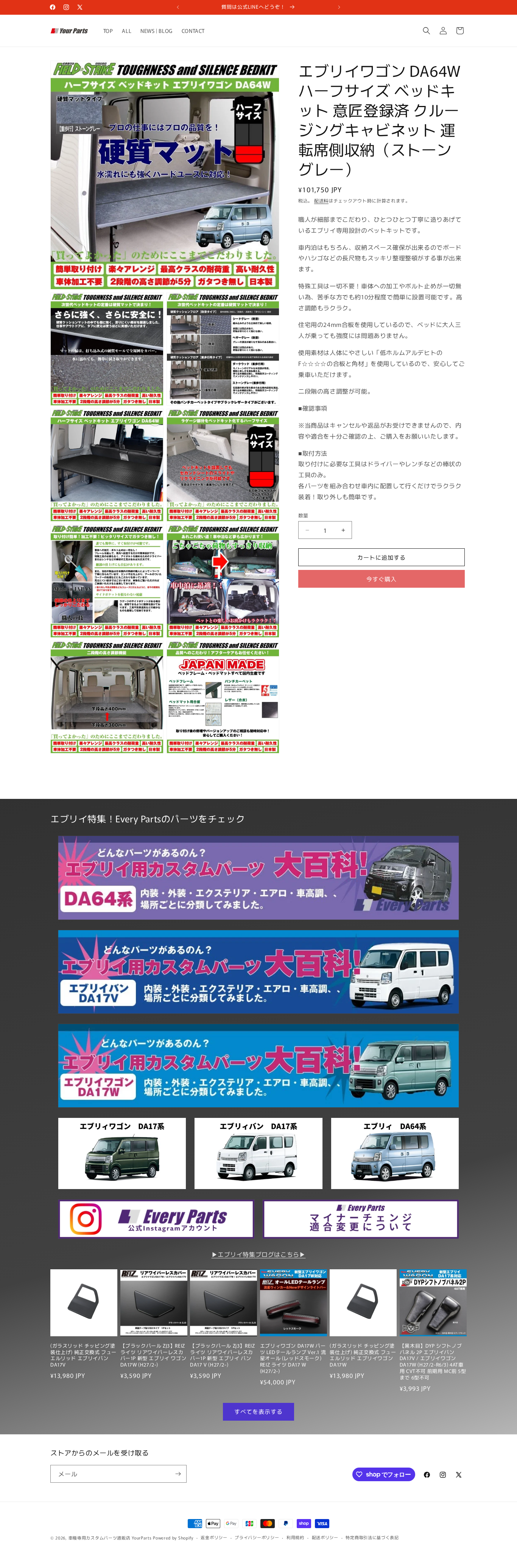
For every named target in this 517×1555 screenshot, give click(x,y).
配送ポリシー (325, 1537)
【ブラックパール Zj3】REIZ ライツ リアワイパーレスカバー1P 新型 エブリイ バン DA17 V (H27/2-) (222, 1355)
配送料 (321, 200)
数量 (303, 515)
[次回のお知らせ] (339, 7)
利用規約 (295, 1537)
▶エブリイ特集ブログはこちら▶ (259, 1254)
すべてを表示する (258, 1411)
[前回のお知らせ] (178, 7)
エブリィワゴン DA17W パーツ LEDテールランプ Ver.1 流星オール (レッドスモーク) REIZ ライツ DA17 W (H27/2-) (293, 1358)
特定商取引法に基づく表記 (372, 1537)
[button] (426, 30)
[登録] (178, 1474)
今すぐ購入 (381, 579)
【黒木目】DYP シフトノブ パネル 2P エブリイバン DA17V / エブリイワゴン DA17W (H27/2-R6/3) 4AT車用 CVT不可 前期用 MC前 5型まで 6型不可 (433, 1362)
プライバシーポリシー (257, 1537)
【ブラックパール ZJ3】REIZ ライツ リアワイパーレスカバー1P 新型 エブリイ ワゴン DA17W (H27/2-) (153, 1355)
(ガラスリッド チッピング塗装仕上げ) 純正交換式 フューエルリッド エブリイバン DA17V (83, 1355)
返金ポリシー (214, 1537)
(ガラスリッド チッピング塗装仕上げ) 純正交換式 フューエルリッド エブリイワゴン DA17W (363, 1355)
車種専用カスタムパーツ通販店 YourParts (110, 1538)
